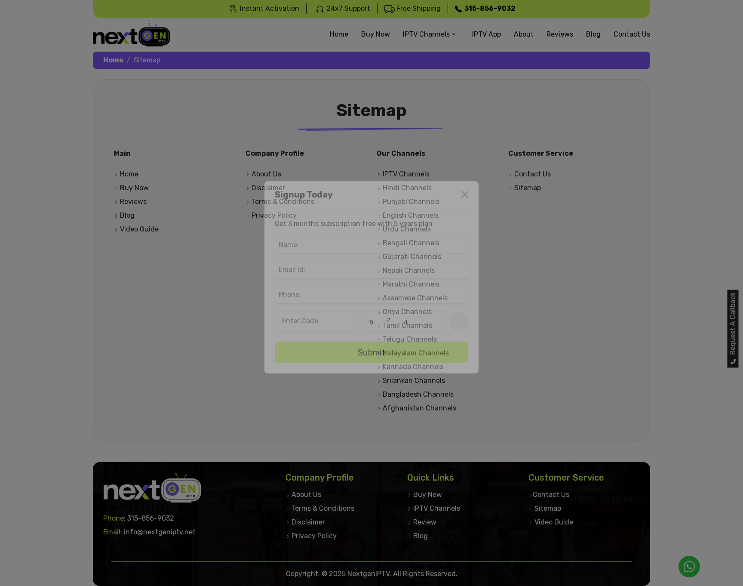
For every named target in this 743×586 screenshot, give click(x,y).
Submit (371, 368)
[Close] (465, 210)
